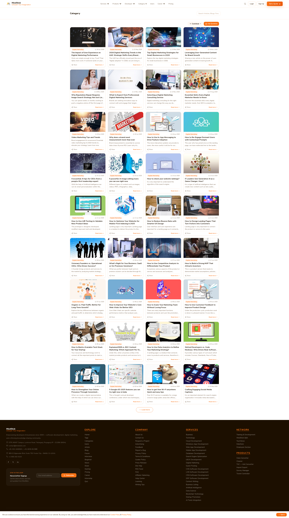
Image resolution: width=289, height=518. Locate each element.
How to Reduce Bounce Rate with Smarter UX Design (161, 222)
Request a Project (142, 441)
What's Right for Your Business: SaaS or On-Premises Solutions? (125, 264)
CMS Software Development (197, 469)
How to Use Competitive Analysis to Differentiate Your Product (163, 264)
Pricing (171, 4)
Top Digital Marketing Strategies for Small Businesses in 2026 (163, 53)
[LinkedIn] (18, 462)
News (87, 463)
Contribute (195, 24)
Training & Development (246, 435)
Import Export (242, 467)
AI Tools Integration (193, 500)
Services (103, 4)
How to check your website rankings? (163, 179)
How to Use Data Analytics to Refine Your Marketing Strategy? (163, 348)
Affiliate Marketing (142, 475)
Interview (88, 456)
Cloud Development (194, 441)
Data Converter (242, 458)
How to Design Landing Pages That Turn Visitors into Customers (200, 222)
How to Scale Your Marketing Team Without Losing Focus (162, 306)
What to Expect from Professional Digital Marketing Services (124, 96)
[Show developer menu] (134, 4)
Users (152, 4)
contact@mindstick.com (17, 446)
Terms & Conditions (142, 456)
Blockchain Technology (194, 494)
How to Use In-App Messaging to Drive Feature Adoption (161, 138)
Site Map (138, 466)
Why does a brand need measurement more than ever (122, 138)
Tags (86, 438)
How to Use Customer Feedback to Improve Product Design (200, 306)
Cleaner (239, 461)
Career (160, 4)
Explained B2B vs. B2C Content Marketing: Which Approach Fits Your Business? (125, 350)
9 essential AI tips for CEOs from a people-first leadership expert (86, 180)
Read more (98, 65)
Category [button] (141, 4)
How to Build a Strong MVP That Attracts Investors (199, 264)
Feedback (139, 447)
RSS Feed (139, 469)
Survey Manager (243, 470)
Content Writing (192, 481)
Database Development (195, 453)
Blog (86, 450)
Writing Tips (139, 484)
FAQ (137, 472)
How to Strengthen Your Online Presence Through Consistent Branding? (85, 392)
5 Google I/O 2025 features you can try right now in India (124, 390)
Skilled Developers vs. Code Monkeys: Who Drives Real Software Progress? (201, 350)
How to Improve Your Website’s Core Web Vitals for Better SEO (125, 306)
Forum (87, 453)
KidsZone (240, 444)
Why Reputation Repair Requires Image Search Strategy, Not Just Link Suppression (87, 97)
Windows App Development (197, 444)
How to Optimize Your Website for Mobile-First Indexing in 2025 (124, 222)
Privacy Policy (140, 453)
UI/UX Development (194, 459)
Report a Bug (140, 450)
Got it (282, 515)
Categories (89, 441)
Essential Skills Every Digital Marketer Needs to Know (197, 96)
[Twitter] (13, 462)
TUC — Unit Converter (245, 464)
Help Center (140, 478)
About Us (138, 435)
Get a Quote (274, 4)
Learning (138, 481)
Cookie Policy (140, 459)
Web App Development (195, 447)
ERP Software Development (197, 478)
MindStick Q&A (242, 438)
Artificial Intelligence (194, 487)
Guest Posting (191, 466)
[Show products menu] (120, 4)
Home (87, 435)
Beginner (88, 459)
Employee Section (244, 447)
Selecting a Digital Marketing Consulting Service (159, 96)
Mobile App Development (196, 450)
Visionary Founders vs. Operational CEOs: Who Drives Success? (86, 264)
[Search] (245, 4)
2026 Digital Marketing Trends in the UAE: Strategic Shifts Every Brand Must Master (125, 55)
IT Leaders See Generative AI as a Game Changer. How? (199, 180)
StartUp (88, 469)
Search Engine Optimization (196, 456)
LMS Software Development (197, 472)
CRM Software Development (197, 475)
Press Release (141, 463)
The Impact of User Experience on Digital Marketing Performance (86, 53)
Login (252, 4)
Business (189, 435)
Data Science (191, 491)
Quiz (86, 481)
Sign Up (261, 4)
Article (87, 447)
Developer (128, 4)
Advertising (139, 444)
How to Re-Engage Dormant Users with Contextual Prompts (200, 138)
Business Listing (192, 484)
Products (116, 4)
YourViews (241, 441)
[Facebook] (8, 462)
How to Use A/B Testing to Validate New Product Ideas (87, 222)
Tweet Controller (243, 473)
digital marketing (78, 49)
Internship (88, 478)
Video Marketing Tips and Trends (85, 137)
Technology (190, 438)
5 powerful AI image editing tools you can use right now (124, 180)
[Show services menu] (108, 4)
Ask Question (212, 24)
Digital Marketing (192, 463)
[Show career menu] (164, 4)
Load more (146, 410)
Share (87, 466)
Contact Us (139, 438)
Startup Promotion (193, 497)
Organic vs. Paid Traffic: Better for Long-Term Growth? (86, 306)
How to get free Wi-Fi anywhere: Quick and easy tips (161, 390)
